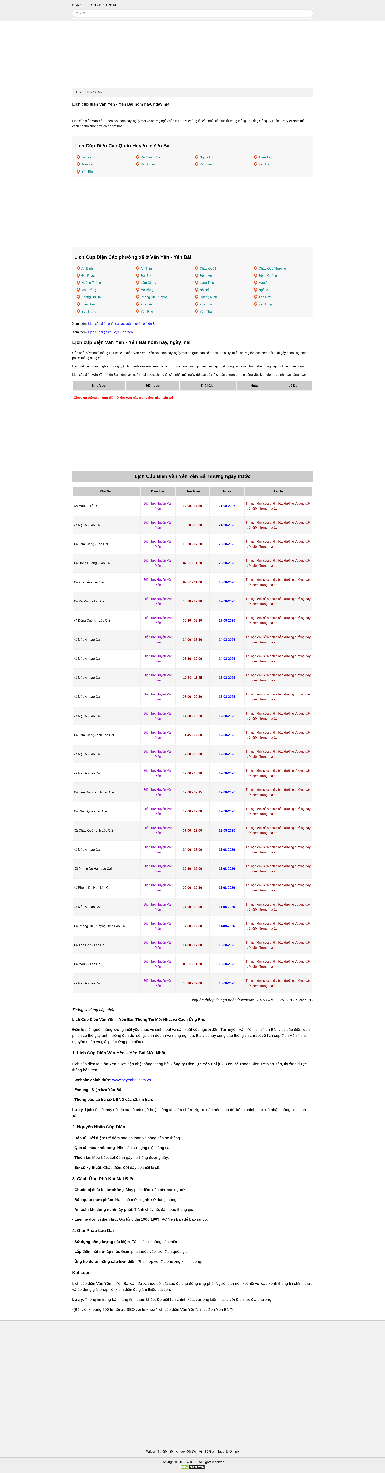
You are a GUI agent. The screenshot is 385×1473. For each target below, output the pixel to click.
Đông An (206, 275)
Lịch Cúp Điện (95, 92)
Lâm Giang (148, 282)
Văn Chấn (148, 164)
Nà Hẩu (205, 290)
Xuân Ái (146, 304)
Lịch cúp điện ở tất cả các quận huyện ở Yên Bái (122, 323)
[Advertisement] (192, 56)
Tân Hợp (265, 297)
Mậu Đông (88, 290)
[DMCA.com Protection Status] (192, 1468)
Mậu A (263, 282)
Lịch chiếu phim (102, 5)
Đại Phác (88, 275)
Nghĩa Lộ (206, 157)
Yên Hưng (88, 311)
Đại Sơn (147, 275)
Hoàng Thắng (91, 282)
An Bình (87, 268)
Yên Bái (264, 164)
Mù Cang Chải (151, 157)
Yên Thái (206, 311)
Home (79, 92)
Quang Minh (208, 297)
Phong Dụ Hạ (91, 297)
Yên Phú (147, 311)
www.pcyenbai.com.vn (131, 1080)
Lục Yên (87, 157)
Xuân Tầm (207, 304)
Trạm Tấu (265, 157)
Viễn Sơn (88, 304)
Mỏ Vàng (147, 290)
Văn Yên (206, 164)
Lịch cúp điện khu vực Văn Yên (110, 332)
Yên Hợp (265, 304)
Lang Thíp (207, 282)
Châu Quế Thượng (272, 268)
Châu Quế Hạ (209, 268)
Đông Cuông (268, 275)
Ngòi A (263, 290)
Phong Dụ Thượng (154, 297)
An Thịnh (147, 268)
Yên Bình (88, 171)
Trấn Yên (87, 164)
